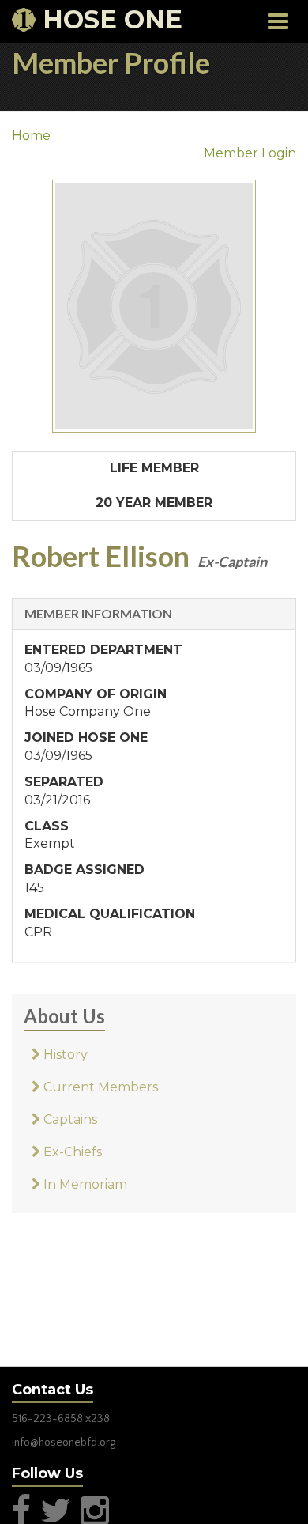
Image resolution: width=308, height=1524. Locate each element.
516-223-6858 (47, 1418)
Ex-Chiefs (71, 1151)
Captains (68, 1119)
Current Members (99, 1087)
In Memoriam (83, 1184)
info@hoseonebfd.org (63, 1442)
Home (31, 135)
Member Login (250, 153)
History (64, 1054)
